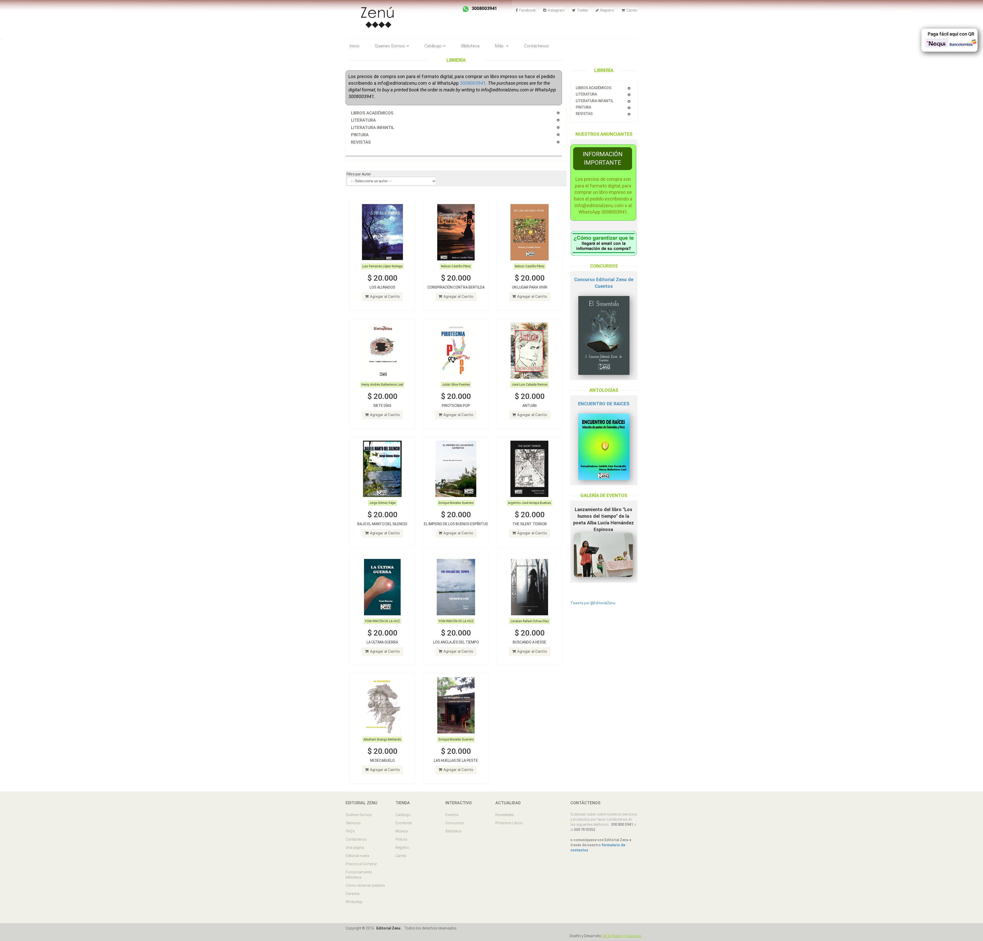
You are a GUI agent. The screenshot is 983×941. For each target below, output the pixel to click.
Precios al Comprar (361, 864)
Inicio (354, 45)
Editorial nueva (357, 856)
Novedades (504, 815)
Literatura (586, 94)
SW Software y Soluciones (621, 936)
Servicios (353, 823)
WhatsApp (354, 902)
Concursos (454, 823)
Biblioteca (470, 45)
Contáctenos (536, 45)
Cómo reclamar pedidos (365, 885)
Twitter (582, 10)
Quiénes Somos (359, 815)
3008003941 (473, 83)
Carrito (631, 10)
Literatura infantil (594, 101)
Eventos (451, 815)
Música (402, 831)
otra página (355, 847)
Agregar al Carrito (385, 296)
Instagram (555, 10)
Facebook (527, 10)
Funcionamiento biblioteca (359, 874)
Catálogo (403, 815)
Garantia (352, 894)
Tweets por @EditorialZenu (592, 603)
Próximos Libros (508, 823)
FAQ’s (350, 831)
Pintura (583, 107)
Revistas (584, 114)
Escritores (404, 823)
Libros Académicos (593, 88)
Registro (607, 10)
